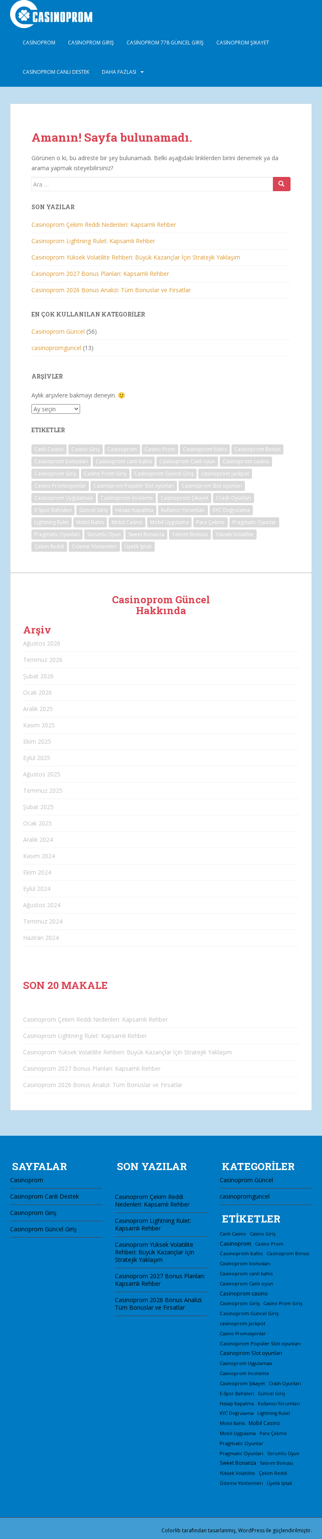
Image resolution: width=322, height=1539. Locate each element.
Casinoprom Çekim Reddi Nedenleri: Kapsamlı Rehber (103, 224)
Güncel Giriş (93, 510)
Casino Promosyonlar (60, 485)
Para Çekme (210, 522)
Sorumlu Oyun (104, 534)
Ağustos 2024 (41, 905)
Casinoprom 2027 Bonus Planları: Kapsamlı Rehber (100, 274)
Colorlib (171, 1530)
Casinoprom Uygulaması (63, 497)
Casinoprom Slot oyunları (212, 485)
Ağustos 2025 (41, 774)
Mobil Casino (127, 522)
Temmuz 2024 (42, 921)
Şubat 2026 (38, 676)
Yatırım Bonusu (190, 534)
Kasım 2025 (39, 725)
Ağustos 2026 (41, 643)
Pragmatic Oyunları (57, 534)
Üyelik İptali (138, 546)
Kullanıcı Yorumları (183, 510)
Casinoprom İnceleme (127, 497)
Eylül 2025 (36, 758)
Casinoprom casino (246, 461)
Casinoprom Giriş (91, 42)
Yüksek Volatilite (235, 534)
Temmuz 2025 (42, 790)
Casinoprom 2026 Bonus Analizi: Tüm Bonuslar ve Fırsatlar (111, 290)
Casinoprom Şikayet (242, 42)
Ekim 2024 (37, 872)
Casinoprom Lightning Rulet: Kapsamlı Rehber (93, 241)
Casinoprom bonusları (61, 461)
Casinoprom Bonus (257, 449)
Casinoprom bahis (205, 449)
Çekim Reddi (49, 546)
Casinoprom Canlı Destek (56, 71)
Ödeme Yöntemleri (94, 546)
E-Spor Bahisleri (53, 510)
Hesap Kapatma (134, 510)
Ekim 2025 (37, 741)
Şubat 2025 (38, 807)
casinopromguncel (56, 348)
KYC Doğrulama (231, 510)
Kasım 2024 (39, 856)
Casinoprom (39, 42)
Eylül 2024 (36, 889)
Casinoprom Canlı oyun (187, 461)
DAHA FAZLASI (119, 71)
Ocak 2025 (37, 823)
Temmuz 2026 (42, 660)
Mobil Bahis (90, 522)
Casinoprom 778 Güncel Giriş (165, 42)
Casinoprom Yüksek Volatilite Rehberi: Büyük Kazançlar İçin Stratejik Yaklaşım (135, 257)
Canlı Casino (49, 449)
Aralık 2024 (38, 839)
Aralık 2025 (38, 709)
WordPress (251, 1530)
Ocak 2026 (37, 692)
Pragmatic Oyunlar (254, 522)
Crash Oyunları (233, 497)
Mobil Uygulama (169, 522)
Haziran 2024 (41, 938)
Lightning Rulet (51, 522)
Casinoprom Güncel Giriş (164, 473)
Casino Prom (160, 449)
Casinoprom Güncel (58, 331)
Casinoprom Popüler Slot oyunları (133, 485)
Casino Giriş (85, 449)
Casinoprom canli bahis (124, 461)
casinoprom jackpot (225, 473)
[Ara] (282, 184)
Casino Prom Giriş (105, 473)
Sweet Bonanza (146, 534)
